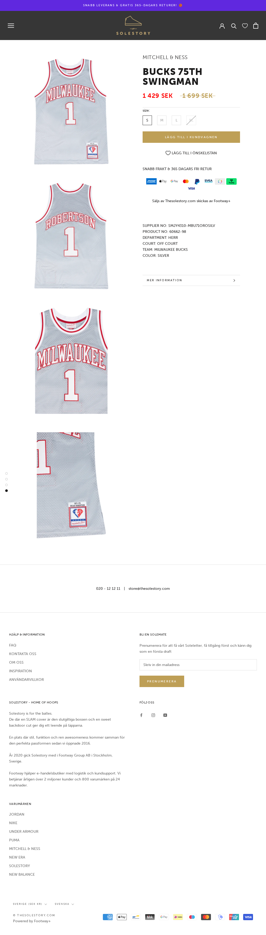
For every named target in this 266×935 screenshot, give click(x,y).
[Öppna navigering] (11, 25)
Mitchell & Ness (165, 57)
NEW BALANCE (22, 874)
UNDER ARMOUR (23, 831)
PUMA (14, 840)
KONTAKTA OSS (22, 654)
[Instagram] (153, 715)
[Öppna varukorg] (255, 26)
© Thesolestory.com (34, 915)
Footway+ (222, 201)
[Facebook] (141, 715)
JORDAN (16, 814)
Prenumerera (162, 681)
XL (191, 120)
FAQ (12, 645)
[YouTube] (165, 715)
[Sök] (234, 25)
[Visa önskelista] (245, 25)
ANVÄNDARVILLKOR (26, 679)
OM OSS (16, 662)
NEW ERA (17, 857)
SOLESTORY (19, 866)
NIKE (13, 823)
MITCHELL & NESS (24, 849)
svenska (62, 904)
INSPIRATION (20, 671)
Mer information (164, 280)
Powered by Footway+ (32, 921)
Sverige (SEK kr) (27, 904)
